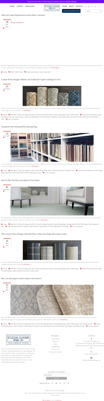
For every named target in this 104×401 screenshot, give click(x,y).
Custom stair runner (45, 72)
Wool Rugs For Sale (35, 173)
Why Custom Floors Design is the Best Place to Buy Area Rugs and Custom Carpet (34, 234)
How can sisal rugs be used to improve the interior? (21, 278)
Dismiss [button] (74, 1)
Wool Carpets (60, 326)
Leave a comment (13, 119)
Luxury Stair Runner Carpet (47, 326)
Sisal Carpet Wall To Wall (74, 117)
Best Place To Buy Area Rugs (19, 115)
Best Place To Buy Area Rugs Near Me (40, 115)
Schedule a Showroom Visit (70, 11)
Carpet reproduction (32, 72)
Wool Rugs (65, 226)
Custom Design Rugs (59, 115)
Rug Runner (8, 173)
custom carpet (19, 117)
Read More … (56, 68)
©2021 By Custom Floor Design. (55, 390)
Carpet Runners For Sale (46, 226)
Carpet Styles (55, 339)
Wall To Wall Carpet (17, 72)
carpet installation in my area (21, 271)
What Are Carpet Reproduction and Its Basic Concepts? (23, 15)
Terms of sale (56, 349)
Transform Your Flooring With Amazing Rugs (19, 127)
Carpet (20, 6)
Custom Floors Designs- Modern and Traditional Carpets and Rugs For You (30, 79)
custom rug (27, 117)
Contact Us (55, 341)
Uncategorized (70, 224)
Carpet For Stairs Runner (89, 115)
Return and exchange (55, 352)
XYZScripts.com (58, 400)
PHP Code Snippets (46, 400)
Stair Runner (86, 117)
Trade (64, 6)
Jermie (5, 72)
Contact (79, 6)
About (71, 6)
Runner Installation (52, 117)
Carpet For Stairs (18, 326)
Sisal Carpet (62, 117)
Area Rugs (29, 6)
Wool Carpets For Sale (67, 170)
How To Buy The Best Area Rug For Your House (20, 180)
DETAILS (68, 1)
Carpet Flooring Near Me (14, 226)
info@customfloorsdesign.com (91, 360)
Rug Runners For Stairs (39, 117)
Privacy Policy (55, 395)
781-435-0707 (93, 354)
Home (12, 6)
